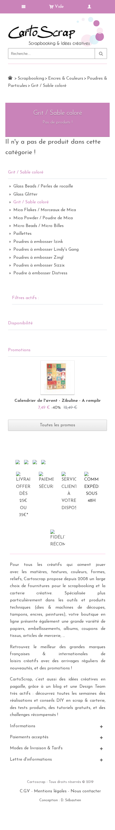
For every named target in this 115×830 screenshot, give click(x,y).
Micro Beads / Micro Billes (38, 226)
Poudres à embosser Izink (38, 242)
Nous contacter (86, 791)
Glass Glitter (25, 194)
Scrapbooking (31, 78)
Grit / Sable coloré (31, 202)
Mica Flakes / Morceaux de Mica (44, 210)
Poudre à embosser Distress (40, 273)
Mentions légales (50, 791)
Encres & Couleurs (65, 78)
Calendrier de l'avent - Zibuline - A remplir (57, 401)
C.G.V (25, 791)
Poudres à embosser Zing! (38, 258)
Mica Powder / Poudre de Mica (43, 218)
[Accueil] (10, 78)
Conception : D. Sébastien (60, 800)
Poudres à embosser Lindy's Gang (46, 249)
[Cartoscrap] (57, 19)
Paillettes (22, 234)
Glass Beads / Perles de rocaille (43, 186)
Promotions (19, 350)
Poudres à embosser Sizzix (38, 265)
